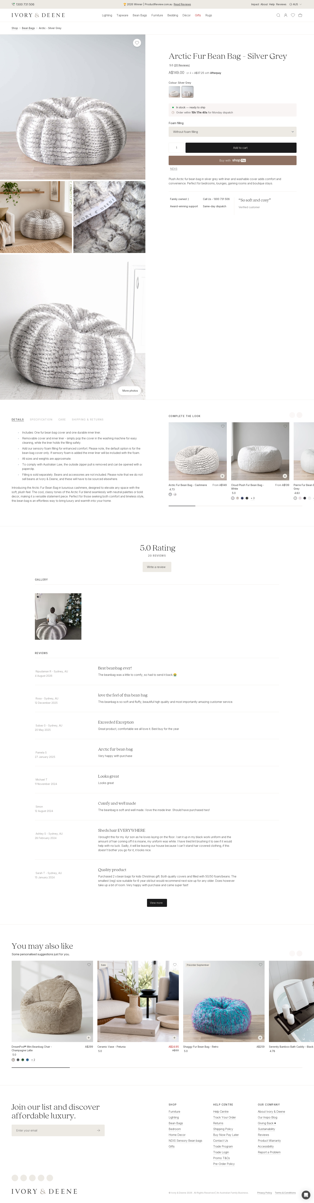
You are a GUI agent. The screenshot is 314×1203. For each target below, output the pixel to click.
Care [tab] (62, 419)
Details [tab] (18, 419)
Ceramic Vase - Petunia (111, 1046)
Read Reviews (182, 4)
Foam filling (176, 123)
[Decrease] (170, 148)
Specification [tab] (41, 419)
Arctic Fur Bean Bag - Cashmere (188, 485)
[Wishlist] (293, 15)
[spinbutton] (176, 148)
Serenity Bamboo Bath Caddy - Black (291, 1046)
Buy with (232, 161)
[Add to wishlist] (223, 426)
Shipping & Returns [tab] (88, 419)
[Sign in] (285, 15)
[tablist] (78, 419)
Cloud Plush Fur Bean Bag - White (247, 486)
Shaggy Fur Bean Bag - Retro (200, 1046)
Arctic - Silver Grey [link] (50, 28)
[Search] (278, 15)
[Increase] (182, 148)
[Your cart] (300, 15)
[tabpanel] (78, 466)
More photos (130, 390)
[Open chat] (306, 1195)
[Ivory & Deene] (78, 1191)
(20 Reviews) (182, 65)
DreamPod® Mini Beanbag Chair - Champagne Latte (32, 1048)
